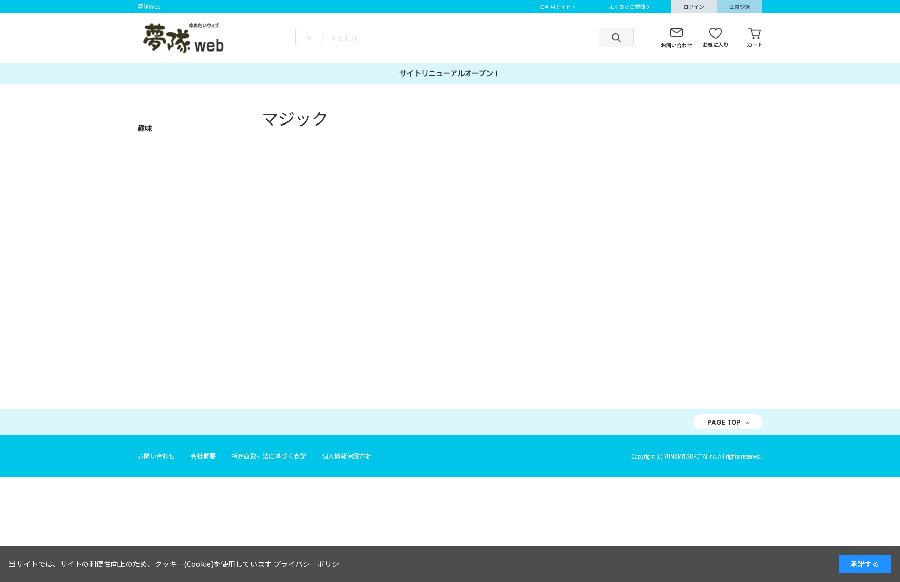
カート (754, 44)
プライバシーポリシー (309, 564)
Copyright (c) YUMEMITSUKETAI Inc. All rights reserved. (696, 456)
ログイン (693, 6)
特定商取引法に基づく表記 (268, 455)
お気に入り (716, 44)
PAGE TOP (724, 422)
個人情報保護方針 (347, 455)
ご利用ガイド (555, 6)
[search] (616, 37)
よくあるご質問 (627, 6)
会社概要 (203, 455)
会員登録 (739, 6)
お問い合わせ (676, 45)
